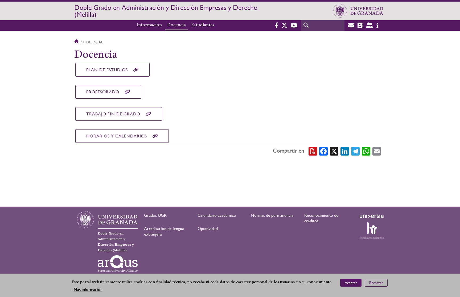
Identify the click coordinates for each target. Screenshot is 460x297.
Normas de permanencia (272, 215)
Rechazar (376, 283)
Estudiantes (202, 25)
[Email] (376, 151)
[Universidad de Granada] (358, 11)
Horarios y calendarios (116, 136)
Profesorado (102, 91)
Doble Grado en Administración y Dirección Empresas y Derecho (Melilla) (165, 11)
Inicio (77, 42)
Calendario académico (217, 215)
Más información (88, 289)
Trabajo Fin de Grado (113, 113)
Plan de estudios (107, 69)
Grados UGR (155, 215)
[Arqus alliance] (118, 263)
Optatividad (208, 228)
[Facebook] (323, 151)
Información (149, 25)
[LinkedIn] (344, 151)
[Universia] (372, 216)
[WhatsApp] (366, 151)
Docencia (176, 25)
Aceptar (351, 283)
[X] (334, 151)
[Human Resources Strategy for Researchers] (372, 230)
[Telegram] (355, 151)
